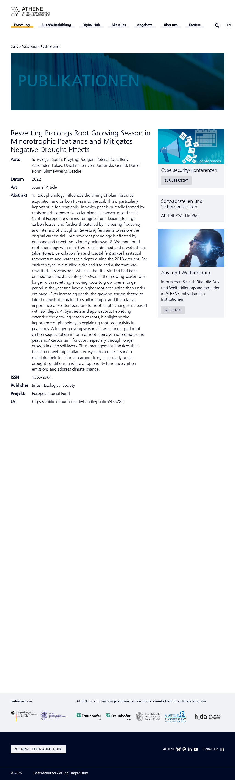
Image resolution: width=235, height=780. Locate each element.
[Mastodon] (184, 749)
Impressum (79, 773)
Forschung (29, 46)
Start (14, 46)
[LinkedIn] (190, 749)
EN (229, 25)
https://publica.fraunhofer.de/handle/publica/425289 (78, 401)
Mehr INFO (173, 310)
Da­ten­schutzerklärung (51, 773)
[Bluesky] (178, 749)
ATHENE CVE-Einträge (180, 215)
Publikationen (50, 46)
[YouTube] (196, 749)
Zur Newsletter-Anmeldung (38, 749)
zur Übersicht (176, 180)
